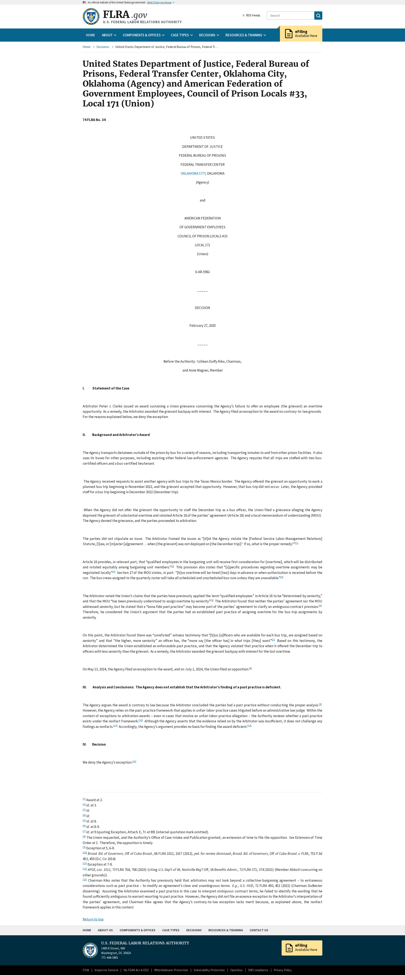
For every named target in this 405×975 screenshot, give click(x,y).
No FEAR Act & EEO (136, 970)
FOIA (86, 970)
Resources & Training (225, 930)
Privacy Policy (283, 970)
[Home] (91, 16)
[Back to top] (394, 964)
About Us (105, 930)
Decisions (102, 47)
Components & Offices (137, 930)
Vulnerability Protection (209, 970)
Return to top (93, 919)
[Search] (318, 15)
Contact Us (259, 930)
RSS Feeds (253, 15)
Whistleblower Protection (171, 970)
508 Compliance (258, 970)
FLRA (125, 14)
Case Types (171, 930)
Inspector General (106, 970)
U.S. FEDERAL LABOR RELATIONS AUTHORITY (145, 943)
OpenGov (236, 970)
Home (90, 35)
